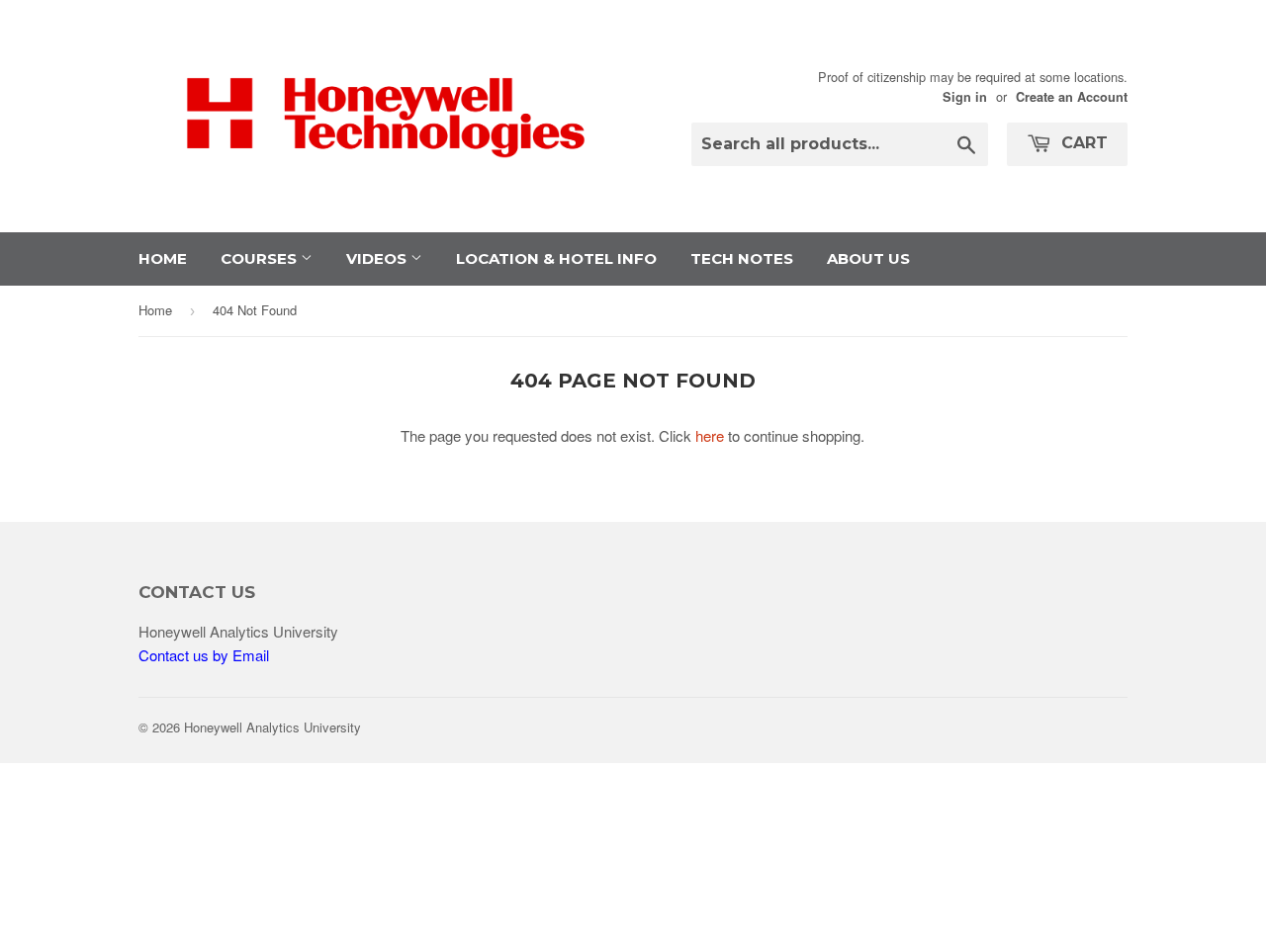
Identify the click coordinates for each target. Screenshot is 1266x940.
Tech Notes (741, 258)
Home (162, 258)
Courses (261, 258)
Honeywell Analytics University (272, 727)
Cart (1082, 142)
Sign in (965, 97)
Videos (378, 258)
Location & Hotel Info (556, 258)
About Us (868, 258)
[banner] (385, 190)
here (709, 435)
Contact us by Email (203, 654)
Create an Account (1072, 97)
